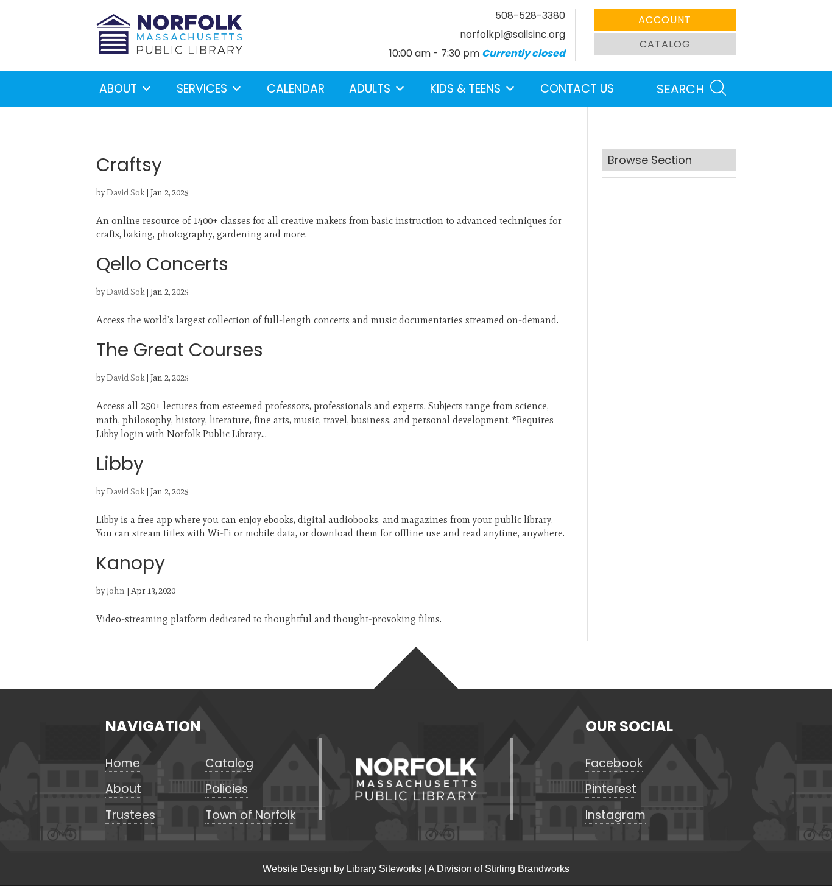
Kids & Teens (465, 88)
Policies (226, 789)
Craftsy (129, 165)
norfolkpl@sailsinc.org (512, 34)
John (116, 591)
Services (202, 88)
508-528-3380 (530, 16)
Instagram (615, 815)
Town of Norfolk (250, 815)
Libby (120, 464)
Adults (369, 88)
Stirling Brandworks (527, 868)
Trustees (130, 815)
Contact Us (577, 88)
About (118, 88)
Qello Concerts (162, 264)
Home (122, 764)
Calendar (296, 88)
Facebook (614, 764)
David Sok (125, 193)
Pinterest (610, 789)
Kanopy (130, 563)
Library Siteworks (384, 868)
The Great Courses (179, 350)
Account (664, 20)
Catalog (665, 44)
